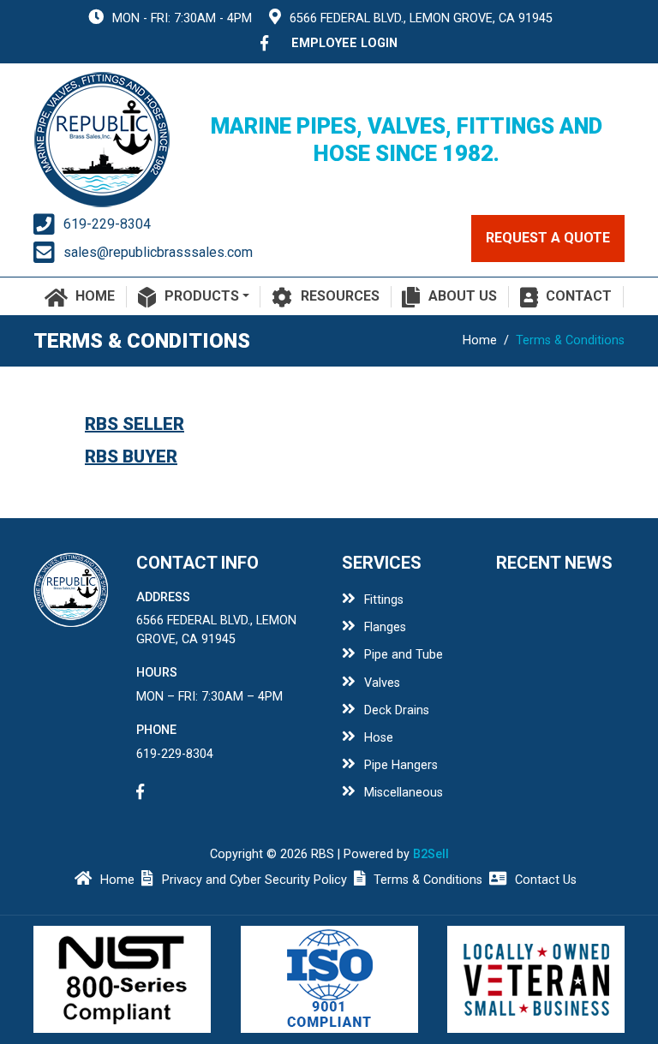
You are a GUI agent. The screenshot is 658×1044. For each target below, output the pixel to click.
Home (95, 296)
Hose (378, 738)
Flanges (385, 627)
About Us (462, 296)
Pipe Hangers (401, 765)
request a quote (548, 238)
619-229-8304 (107, 224)
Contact (579, 296)
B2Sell (431, 854)
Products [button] (201, 296)
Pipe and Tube (403, 654)
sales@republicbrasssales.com (158, 252)
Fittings (384, 600)
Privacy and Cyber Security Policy (254, 880)
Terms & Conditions (428, 880)
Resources (340, 296)
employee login (344, 43)
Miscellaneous (403, 792)
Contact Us (546, 880)
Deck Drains (396, 710)
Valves (382, 683)
